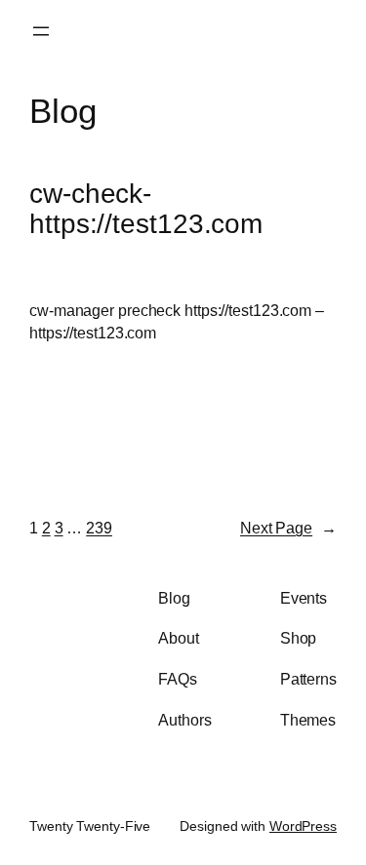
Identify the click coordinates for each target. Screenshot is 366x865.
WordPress (303, 826)
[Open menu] (41, 31)
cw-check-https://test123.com (146, 209)
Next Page (288, 527)
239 (99, 527)
